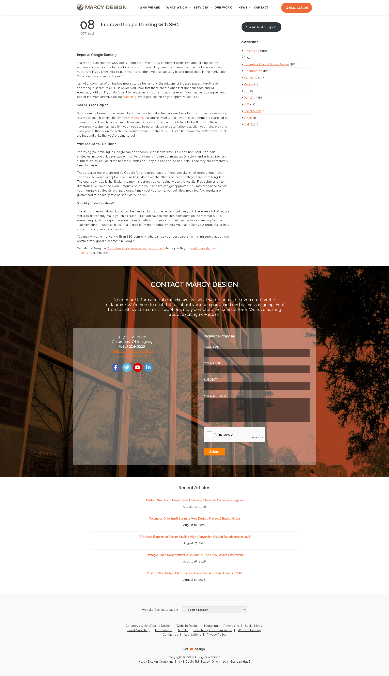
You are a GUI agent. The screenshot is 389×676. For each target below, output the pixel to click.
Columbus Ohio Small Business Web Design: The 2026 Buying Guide (194, 518)
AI (245, 57)
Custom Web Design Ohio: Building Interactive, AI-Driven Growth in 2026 (194, 573)
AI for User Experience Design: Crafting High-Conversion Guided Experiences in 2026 (194, 536)
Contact (261, 8)
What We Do (176, 8)
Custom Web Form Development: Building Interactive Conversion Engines (194, 500)
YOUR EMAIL (213, 363)
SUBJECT (210, 379)
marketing (130, 97)
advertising (84, 252)
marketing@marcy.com (132, 351)
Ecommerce (163, 630)
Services (201, 8)
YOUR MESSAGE (215, 396)
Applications (192, 634)
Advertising (251, 50)
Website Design (187, 625)
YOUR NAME (212, 346)
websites (137, 117)
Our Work (223, 8)
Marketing (250, 77)
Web (247, 124)
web (194, 248)
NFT (246, 91)
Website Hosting (249, 630)
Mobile (248, 84)
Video (248, 117)
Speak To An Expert (261, 27)
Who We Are (150, 8)
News (242, 8)
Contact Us (170, 634)
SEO (246, 104)
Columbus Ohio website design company (136, 248)
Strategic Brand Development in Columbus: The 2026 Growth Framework (194, 555)
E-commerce (253, 71)
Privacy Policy (217, 634)
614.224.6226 (298, 7)
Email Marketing (138, 630)
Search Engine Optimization (212, 630)
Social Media (252, 111)
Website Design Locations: (161, 609)
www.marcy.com (132, 356)
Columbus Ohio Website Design (266, 64)
